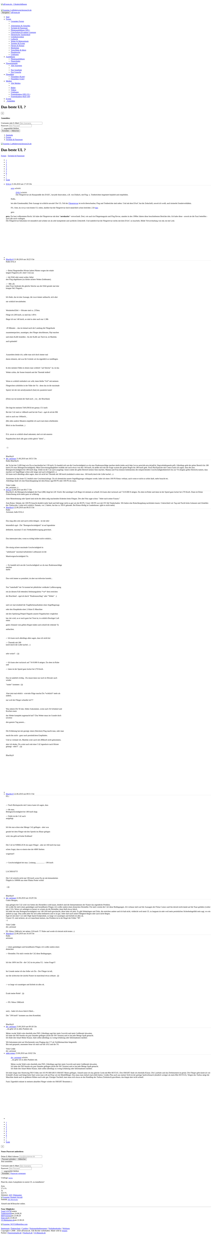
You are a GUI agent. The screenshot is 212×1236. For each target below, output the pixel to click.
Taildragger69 (6, 1213)
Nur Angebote (16, 70)
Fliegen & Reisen (17, 46)
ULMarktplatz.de (7, 1220)
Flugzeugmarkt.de (14, 1233)
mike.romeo (10, 1053)
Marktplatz (15, 48)
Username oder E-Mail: (10, 123)
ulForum (15, 12)
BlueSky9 (10, 259)
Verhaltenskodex (54, 1228)
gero (12, 188)
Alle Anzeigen (16, 66)
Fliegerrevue (73, 203)
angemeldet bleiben (11, 128)
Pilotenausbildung (18, 59)
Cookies (25, 1228)
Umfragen (15, 54)
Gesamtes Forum (17, 21)
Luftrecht (14, 39)
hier (96, 208)
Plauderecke (15, 52)
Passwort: (4, 126)
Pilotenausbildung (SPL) (20, 30)
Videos (13, 90)
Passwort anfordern (9, 1159)
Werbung (66, 1228)
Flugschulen (15, 61)
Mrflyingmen (6, 1216)
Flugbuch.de (28, 1233)
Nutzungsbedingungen (38, 1228)
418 (10, 1195)
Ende (8, 180)
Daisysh (4, 1218)
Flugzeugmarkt (12, 63)
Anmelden (10, 101)
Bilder (13, 88)
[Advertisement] (79, 240)
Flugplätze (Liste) (17, 79)
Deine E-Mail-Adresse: (10, 1156)
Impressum (5, 1228)
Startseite (9, 135)
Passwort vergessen (18, 1173)
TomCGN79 (6, 1211)
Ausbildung (10, 57)
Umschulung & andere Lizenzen (23, 32)
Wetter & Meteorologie (20, 41)
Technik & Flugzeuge (19, 28)
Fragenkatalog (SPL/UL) (20, 94)
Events (8, 99)
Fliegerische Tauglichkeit (20, 35)
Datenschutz (15, 1228)
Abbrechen (15, 131)
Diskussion (17, 1195)
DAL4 (8, 184)
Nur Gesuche (16, 72)
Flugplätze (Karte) (18, 77)
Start (7, 17)
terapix (64, 1231)
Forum (8, 19)
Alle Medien (15, 83)
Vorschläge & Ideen (18, 50)
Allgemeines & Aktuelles (20, 26)
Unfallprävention (17, 37)
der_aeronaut (11, 459)
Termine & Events (18, 43)
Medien (9, 81)
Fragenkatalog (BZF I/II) (20, 96)
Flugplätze (10, 74)
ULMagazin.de (40, 1233)
